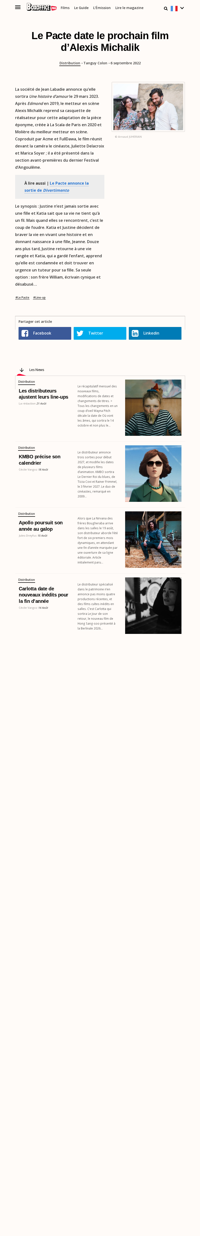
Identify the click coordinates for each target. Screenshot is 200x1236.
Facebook (42, 333)
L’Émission (102, 8)
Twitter (95, 333)
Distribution (70, 63)
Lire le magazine (129, 8)
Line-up (40, 298)
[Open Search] (166, 9)
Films (65, 8)
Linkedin (151, 333)
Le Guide (81, 8)
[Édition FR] (178, 8)
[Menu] (17, 7)
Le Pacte (23, 298)
